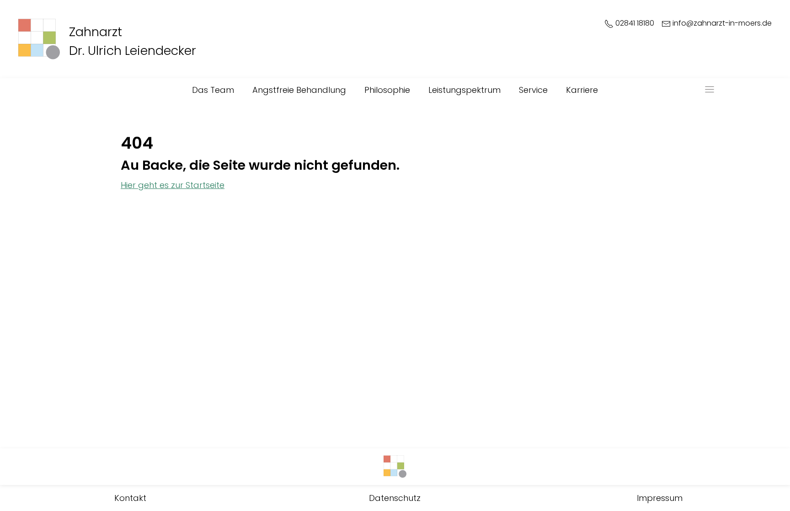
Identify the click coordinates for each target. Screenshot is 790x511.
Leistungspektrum (464, 90)
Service (533, 90)
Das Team (213, 90)
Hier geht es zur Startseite (172, 185)
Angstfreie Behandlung (299, 90)
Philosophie (387, 90)
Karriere (582, 90)
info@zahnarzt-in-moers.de (721, 23)
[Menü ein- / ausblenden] (709, 89)
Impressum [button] (660, 498)
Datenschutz (395, 498)
